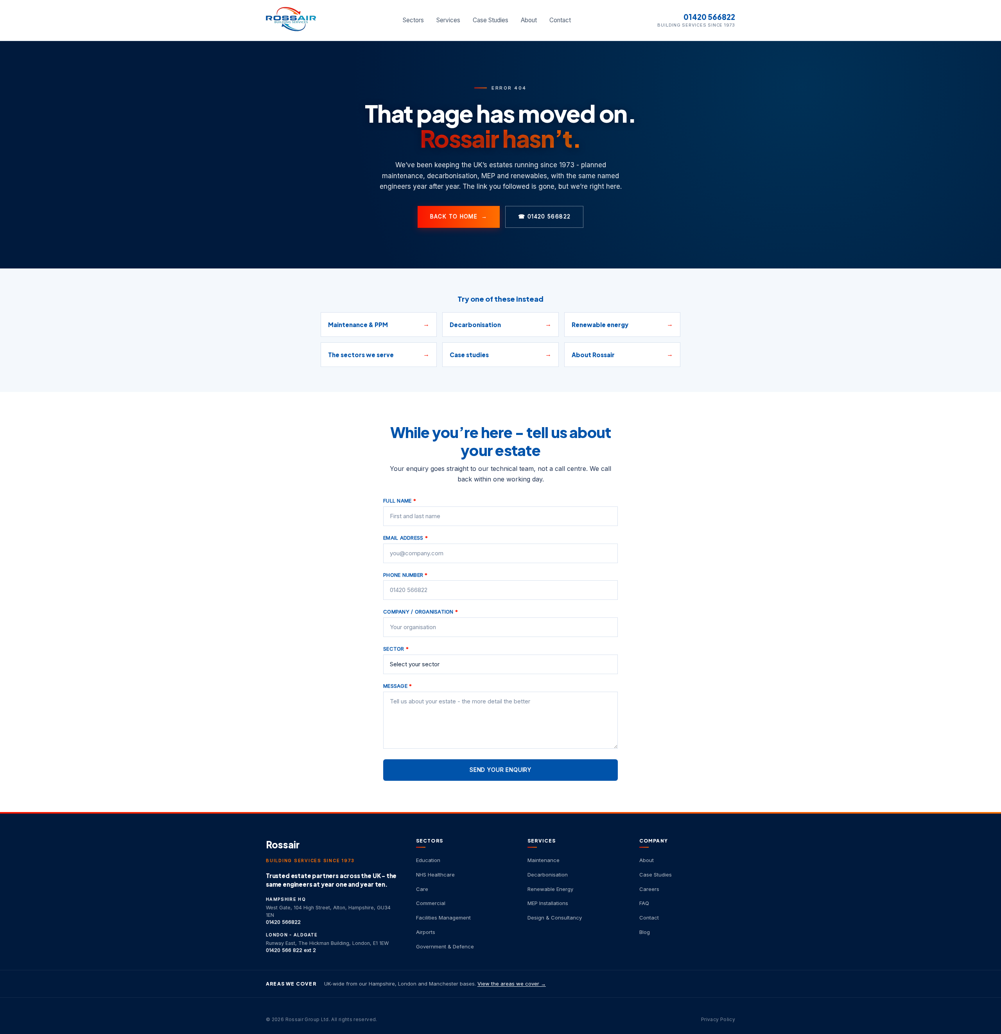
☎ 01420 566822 (544, 216)
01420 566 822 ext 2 (291, 950)
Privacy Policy (718, 1019)
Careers (649, 889)
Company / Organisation (420, 611)
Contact (560, 20)
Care (422, 889)
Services (448, 20)
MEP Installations (547, 903)
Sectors (413, 20)
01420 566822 (709, 17)
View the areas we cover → (511, 983)
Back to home (459, 216)
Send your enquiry (500, 769)
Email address (405, 538)
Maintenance (543, 860)
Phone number (405, 575)
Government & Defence (445, 946)
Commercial (430, 903)
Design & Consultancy (554, 917)
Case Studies (490, 20)
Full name (399, 500)
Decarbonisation (547, 874)
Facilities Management (443, 917)
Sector (396, 649)
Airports (425, 932)
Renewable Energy (550, 889)
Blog (644, 932)
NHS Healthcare (435, 874)
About (529, 20)
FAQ (644, 903)
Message (397, 686)
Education (428, 860)
